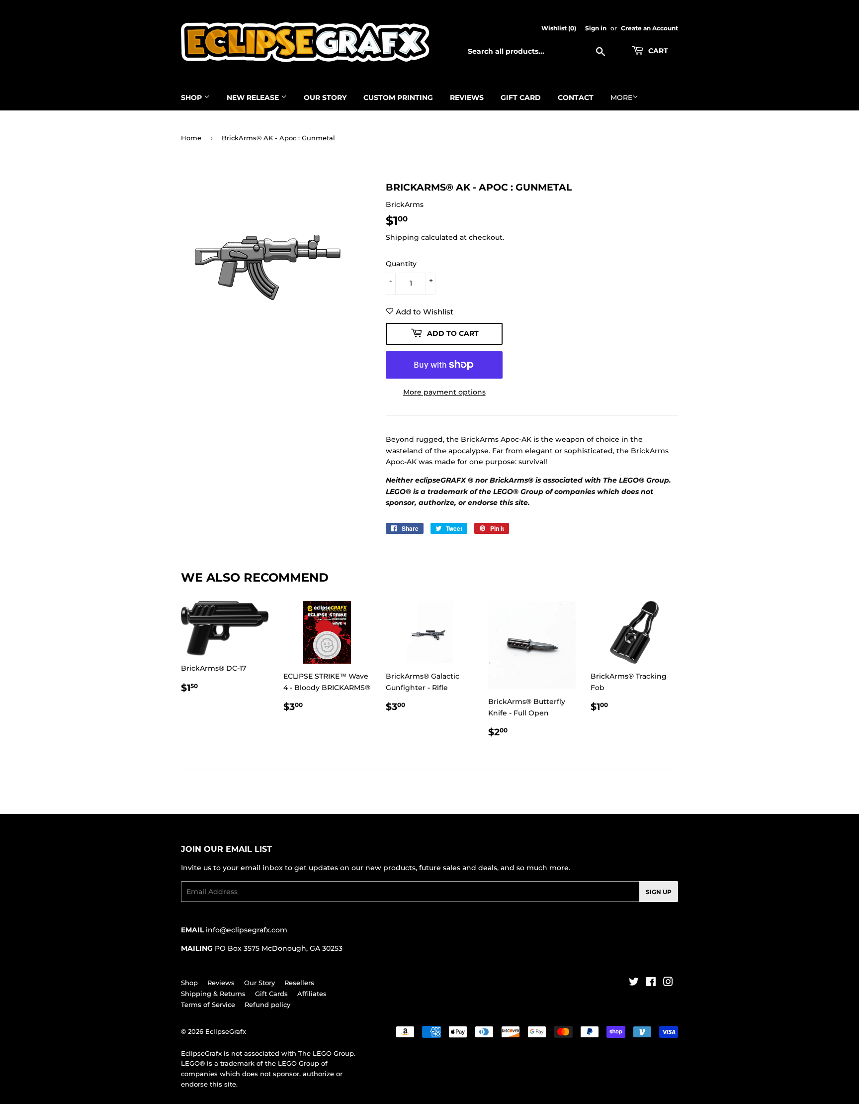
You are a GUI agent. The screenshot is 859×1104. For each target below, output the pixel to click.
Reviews (467, 97)
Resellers (299, 983)
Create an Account (649, 28)
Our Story (325, 97)
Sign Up (659, 892)
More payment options (444, 392)
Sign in (595, 28)
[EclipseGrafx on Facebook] (651, 983)
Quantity (401, 263)
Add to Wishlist (423, 311)
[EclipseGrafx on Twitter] (634, 983)
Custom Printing (398, 97)
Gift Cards (271, 994)
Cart (657, 50)
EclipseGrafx (225, 1031)
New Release (254, 97)
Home (191, 138)
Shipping (402, 237)
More (621, 97)
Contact (576, 97)
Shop (192, 97)
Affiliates (312, 994)
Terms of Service (208, 1004)
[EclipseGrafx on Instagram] (668, 983)
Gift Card (521, 97)
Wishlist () (558, 28)
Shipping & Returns (213, 994)
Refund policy (267, 1004)
